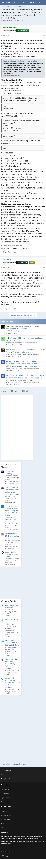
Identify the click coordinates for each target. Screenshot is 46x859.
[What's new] (39, 2)
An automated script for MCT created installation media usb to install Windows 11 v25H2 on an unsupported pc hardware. (24, 363)
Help (2, 823)
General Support (10, 564)
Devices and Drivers (11, 502)
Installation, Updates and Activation (22, 331)
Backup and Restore (11, 530)
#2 (44, 267)
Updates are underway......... (10, 472)
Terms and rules (6, 815)
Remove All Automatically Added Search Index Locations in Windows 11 (12, 682)
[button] (22, 775)
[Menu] (2, 2)
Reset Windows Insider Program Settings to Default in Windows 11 (12, 643)
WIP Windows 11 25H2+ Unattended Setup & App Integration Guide (20, 350)
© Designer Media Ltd (8, 851)
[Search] (43, 2)
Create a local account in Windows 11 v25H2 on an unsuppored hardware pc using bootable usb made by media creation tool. (25, 377)
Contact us (4, 811)
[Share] (40, 35)
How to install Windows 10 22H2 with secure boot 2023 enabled (23, 327)
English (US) (6, 779)
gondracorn (10, 343)
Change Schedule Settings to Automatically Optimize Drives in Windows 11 (12, 663)
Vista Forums (5, 790)
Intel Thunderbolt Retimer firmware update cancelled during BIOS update (12, 490)
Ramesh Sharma (8, 21)
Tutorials (7, 616)
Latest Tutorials (10, 601)
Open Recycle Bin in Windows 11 (12, 606)
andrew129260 (11, 354)
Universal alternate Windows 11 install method (20, 61)
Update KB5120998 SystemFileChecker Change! (12, 554)
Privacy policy (5, 819)
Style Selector (6, 771)
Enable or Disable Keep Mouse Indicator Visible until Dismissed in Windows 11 (11, 624)
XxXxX (8, 331)
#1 (44, 36)
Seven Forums (5, 794)
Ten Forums (5, 802)
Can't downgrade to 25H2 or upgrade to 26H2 (12, 536)
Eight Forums (5, 798)
